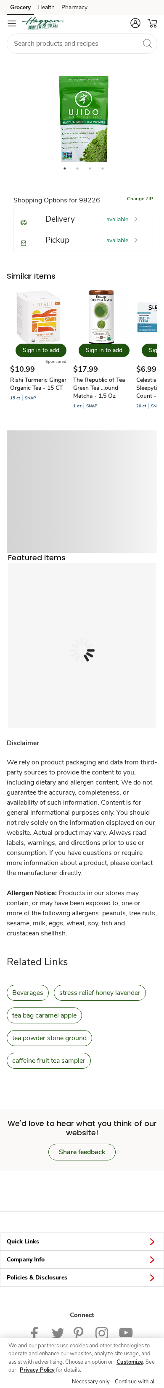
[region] (82, 1363)
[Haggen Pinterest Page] (79, 1332)
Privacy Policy (37, 1370)
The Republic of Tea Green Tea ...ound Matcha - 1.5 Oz (99, 388)
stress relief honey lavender (99, 992)
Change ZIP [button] (140, 198)
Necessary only (91, 1382)
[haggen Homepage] (43, 23)
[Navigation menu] (11, 23)
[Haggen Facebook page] (36, 1332)
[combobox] (82, 44)
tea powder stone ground (49, 1038)
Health (46, 7)
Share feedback (82, 1152)
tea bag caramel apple (44, 1015)
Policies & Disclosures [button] (37, 1278)
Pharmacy (74, 7)
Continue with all (135, 1382)
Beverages (27, 992)
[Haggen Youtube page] (125, 1332)
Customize (129, 1362)
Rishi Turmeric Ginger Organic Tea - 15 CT (38, 384)
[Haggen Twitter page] (58, 1332)
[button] (135, 23)
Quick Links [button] (23, 1242)
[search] (147, 43)
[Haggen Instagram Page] (102, 1332)
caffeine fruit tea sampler (48, 1060)
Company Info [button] (26, 1260)
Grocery (20, 7)
